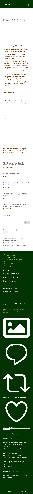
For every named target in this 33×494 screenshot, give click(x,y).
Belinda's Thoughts (8, 20)
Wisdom (13, 22)
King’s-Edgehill (8, 477)
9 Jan (4, 304)
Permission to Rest (11, 174)
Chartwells (7, 480)
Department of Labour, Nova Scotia (13, 449)
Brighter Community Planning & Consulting (16, 475)
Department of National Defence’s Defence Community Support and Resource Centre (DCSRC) (15, 457)
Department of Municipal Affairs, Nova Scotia (16, 451)
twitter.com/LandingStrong (10, 434)
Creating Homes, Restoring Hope (15, 194)
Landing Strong (9, 19)
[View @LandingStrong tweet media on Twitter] (16, 340)
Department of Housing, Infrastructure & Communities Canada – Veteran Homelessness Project (16, 462)
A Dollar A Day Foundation (11, 453)
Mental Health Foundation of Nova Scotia (15, 442)
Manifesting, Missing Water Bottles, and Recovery (15, 205)
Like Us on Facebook (10, 277)
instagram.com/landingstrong (11, 273)
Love (25, 20)
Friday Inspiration (19, 20)
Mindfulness (6, 22)
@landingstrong (20, 303)
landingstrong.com (12, 266)
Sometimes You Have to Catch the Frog (16, 184)
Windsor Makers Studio (10, 482)
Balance (25, 19)
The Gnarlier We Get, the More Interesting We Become (16, 164)
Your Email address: (9, 230)
